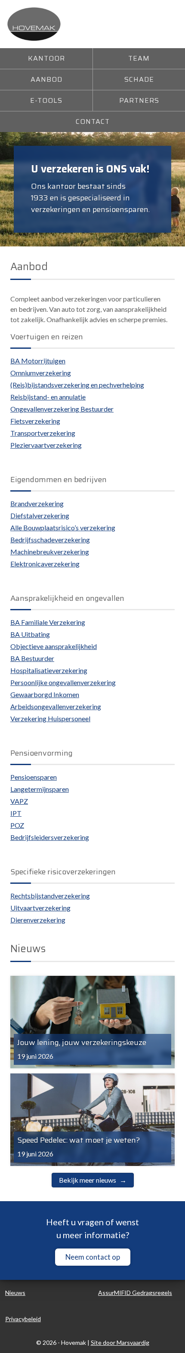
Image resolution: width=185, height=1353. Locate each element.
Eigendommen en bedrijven (58, 480)
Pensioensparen (33, 777)
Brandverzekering (37, 503)
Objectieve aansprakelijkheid (53, 646)
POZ (17, 825)
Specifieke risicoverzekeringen (63, 872)
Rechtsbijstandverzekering (50, 896)
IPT (16, 813)
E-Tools (46, 100)
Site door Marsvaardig (120, 1342)
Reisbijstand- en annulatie (48, 397)
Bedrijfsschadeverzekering (50, 539)
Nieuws (15, 1292)
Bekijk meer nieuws (87, 1180)
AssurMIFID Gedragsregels (135, 1292)
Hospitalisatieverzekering (48, 670)
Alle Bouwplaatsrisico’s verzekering (62, 527)
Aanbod (46, 79)
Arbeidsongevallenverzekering (55, 706)
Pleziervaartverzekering (46, 445)
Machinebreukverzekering (49, 551)
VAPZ (19, 801)
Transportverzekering (42, 433)
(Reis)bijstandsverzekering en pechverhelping (77, 385)
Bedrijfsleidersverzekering (49, 837)
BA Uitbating (30, 634)
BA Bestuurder (32, 658)
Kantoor (46, 58)
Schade (139, 79)
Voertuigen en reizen (46, 337)
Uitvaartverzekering (40, 908)
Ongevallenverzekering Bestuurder (62, 409)
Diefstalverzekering (39, 515)
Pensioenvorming (41, 753)
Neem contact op (92, 1256)
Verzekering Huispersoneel (50, 718)
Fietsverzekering (35, 421)
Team (139, 58)
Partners (139, 100)
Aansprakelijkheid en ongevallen (67, 598)
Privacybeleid (23, 1318)
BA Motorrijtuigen (37, 361)
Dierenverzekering (37, 920)
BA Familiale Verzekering (47, 622)
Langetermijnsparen (39, 789)
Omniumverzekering (40, 373)
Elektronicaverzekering (45, 564)
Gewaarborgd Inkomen (44, 694)
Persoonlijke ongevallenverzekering (63, 682)
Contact (93, 121)
